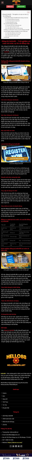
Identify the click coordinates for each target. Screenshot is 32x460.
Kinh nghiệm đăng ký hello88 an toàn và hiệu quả (16, 31)
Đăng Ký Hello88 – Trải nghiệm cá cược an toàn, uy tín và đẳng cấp (15, 15)
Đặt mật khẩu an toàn (12, 22)
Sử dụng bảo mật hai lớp (13, 35)
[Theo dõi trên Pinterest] (13, 446)
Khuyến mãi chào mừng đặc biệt (14, 25)
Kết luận (7, 37)
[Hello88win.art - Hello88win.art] (16, 2)
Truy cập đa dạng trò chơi (13, 26)
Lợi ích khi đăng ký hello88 (11, 23)
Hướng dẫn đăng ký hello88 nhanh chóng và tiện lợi (16, 17)
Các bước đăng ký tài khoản (13, 19)
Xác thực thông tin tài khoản (13, 20)
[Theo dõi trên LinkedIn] (16, 446)
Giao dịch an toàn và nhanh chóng (15, 28)
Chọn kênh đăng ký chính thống (14, 32)
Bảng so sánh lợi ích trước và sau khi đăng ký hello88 (17, 29)
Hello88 (6, 52)
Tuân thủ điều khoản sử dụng (14, 34)
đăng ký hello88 (9, 330)
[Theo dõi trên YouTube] (18, 446)
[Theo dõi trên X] (10, 446)
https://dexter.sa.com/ (15, 442)
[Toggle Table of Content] (27, 12)
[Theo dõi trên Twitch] (21, 446)
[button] (2, 2)
